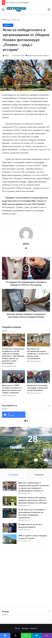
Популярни (13, 475)
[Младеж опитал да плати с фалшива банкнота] (10, 528)
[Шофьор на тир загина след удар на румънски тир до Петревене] (38, 376)
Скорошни (39, 475)
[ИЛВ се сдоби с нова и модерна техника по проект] (10, 539)
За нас (17, 628)
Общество (15, 20)
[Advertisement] (26, 577)
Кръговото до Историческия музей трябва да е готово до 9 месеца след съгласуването (37, 353)
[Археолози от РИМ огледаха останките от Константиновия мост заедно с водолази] (13, 376)
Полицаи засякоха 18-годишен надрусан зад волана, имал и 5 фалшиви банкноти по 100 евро (32, 500)
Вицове (5, 611)
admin (7, 55)
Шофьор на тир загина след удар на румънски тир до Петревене (37, 387)
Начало (7, 20)
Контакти (33, 628)
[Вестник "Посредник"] (16, 9)
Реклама (25, 628)
